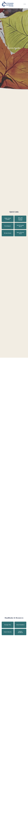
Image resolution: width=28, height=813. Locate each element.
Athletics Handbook (20, 632)
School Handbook (20, 624)
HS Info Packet (7, 233)
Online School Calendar (7, 219)
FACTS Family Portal (20, 226)
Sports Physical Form (20, 233)
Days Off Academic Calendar (20, 219)
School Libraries (8, 631)
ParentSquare (7, 225)
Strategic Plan (7, 624)
